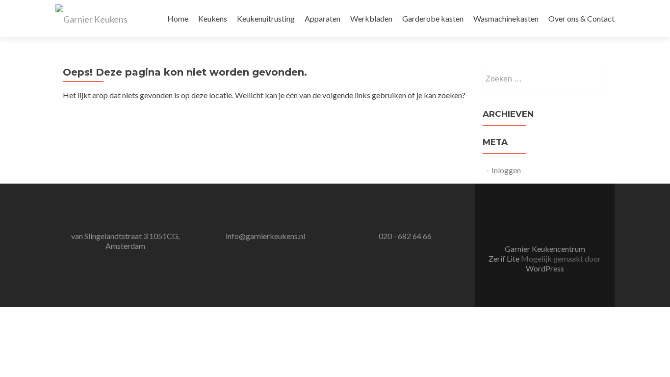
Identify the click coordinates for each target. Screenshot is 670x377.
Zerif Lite (505, 258)
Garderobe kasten (433, 18)
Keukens (212, 18)
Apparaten (322, 18)
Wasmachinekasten (506, 18)
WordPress (545, 268)
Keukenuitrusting (266, 18)
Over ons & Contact (581, 18)
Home (177, 18)
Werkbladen (371, 18)
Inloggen (506, 170)
